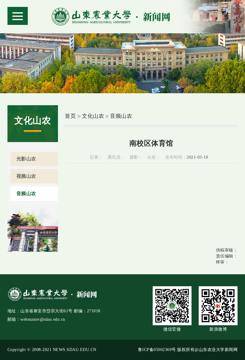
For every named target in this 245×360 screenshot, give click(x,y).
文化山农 (93, 116)
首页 (70, 116)
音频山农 (121, 116)
